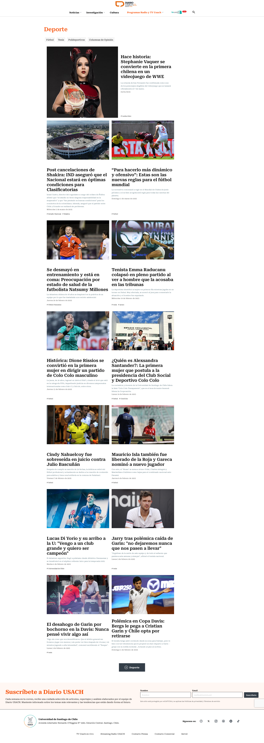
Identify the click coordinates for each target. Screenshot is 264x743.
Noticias (74, 12)
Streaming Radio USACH (113, 734)
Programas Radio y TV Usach (144, 12)
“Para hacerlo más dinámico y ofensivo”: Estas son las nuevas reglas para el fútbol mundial (142, 177)
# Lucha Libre (126, 116)
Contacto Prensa (140, 734)
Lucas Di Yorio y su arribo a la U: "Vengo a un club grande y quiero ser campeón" (76, 545)
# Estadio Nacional (54, 214)
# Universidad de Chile (55, 568)
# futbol (115, 214)
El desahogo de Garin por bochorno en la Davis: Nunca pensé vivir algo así (78, 629)
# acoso (121, 304)
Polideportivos (76, 39)
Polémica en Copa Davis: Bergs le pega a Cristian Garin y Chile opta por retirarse (138, 628)
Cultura (114, 12)
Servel (184, 734)
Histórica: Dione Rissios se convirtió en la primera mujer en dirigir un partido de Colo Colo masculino (76, 367)
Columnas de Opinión (101, 39)
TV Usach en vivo (85, 734)
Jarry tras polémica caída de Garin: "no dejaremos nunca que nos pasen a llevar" (142, 543)
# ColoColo (123, 398)
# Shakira (66, 214)
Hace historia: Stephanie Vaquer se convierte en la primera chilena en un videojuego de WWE (146, 66)
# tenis (114, 304)
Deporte (134, 667)
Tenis (61, 39)
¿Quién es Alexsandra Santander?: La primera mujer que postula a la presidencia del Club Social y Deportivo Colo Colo (141, 370)
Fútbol (50, 39)
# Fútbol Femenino (54, 304)
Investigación (94, 12)
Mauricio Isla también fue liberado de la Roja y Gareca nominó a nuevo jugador (142, 459)
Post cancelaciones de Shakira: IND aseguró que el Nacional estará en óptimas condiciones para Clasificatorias (77, 179)
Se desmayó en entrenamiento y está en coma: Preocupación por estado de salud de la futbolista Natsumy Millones (77, 279)
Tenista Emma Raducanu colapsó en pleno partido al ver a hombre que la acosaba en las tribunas (142, 276)
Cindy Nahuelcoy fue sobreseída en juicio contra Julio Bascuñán (76, 459)
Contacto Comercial (164, 734)
